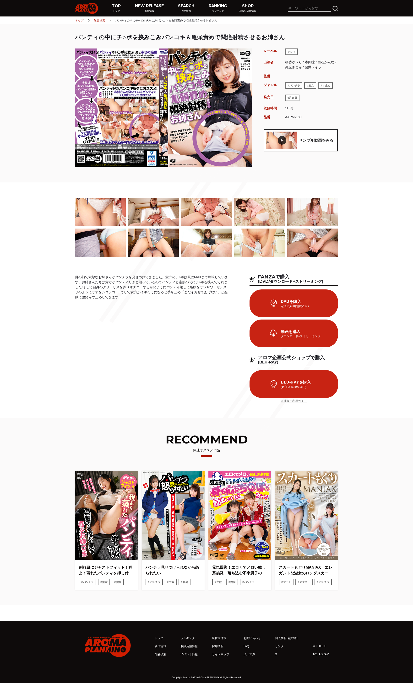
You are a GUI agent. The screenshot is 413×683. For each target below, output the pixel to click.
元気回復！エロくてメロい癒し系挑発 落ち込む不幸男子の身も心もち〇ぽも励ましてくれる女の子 (239, 570)
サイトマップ (220, 654)
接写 (105, 582)
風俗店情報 (219, 638)
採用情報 (217, 646)
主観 (171, 582)
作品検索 (99, 20)
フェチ (287, 582)
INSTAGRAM (320, 654)
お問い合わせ (252, 638)
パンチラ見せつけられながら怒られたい (172, 570)
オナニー (305, 582)
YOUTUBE (319, 646)
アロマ (291, 51)
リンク (279, 646)
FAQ (246, 646)
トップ (79, 20)
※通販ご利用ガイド (294, 401)
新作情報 (160, 646)
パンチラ (294, 85)
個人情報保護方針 (286, 638)
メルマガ (249, 654)
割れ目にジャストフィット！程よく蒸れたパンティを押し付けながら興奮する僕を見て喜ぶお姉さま (105, 570)
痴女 (311, 85)
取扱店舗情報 (189, 646)
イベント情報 (189, 654)
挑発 (118, 582)
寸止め (326, 85)
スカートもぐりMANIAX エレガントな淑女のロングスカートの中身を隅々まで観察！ (305, 570)
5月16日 (292, 97)
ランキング (187, 638)
